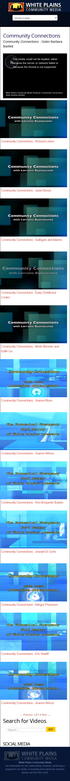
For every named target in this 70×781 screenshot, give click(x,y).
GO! (50, 729)
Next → (46, 714)
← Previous (26, 714)
